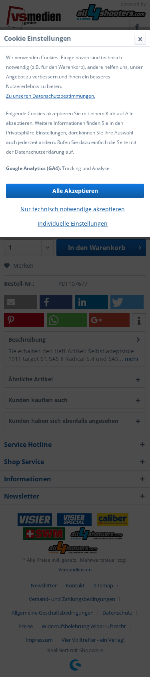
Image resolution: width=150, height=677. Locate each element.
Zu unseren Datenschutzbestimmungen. (50, 95)
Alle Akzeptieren (75, 190)
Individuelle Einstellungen (73, 223)
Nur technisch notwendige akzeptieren (72, 209)
